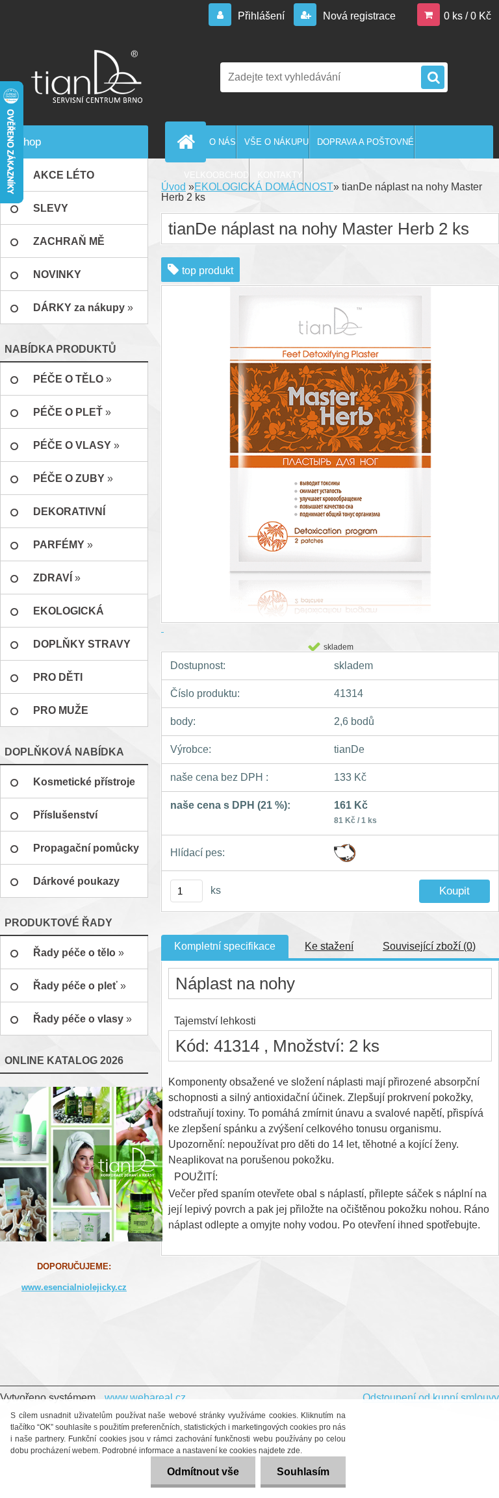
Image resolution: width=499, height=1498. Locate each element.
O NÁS (222, 142)
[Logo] (89, 77)
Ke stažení (329, 946)
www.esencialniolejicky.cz (74, 1287)
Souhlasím (303, 1471)
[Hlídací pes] (344, 848)
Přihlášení (261, 15)
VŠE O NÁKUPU (276, 142)
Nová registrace (358, 15)
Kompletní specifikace (224, 946)
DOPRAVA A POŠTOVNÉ (365, 142)
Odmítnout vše (203, 1471)
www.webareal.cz (145, 1397)
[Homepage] (188, 141)
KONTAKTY (280, 175)
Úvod (173, 186)
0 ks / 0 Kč (467, 15)
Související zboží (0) (429, 946)
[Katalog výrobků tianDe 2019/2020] (81, 1163)
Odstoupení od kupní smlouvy (431, 1397)
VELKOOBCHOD (216, 175)
